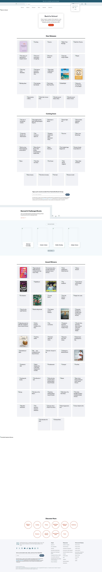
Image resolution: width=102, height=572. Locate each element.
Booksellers (65, 563)
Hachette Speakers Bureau (67, 552)
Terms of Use (77, 544)
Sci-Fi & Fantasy (46, 534)
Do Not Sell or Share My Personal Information (79, 552)
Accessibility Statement (55, 556)
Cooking (37, 524)
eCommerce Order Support (68, 550)
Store (39, 7)
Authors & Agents (66, 544)
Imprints (44, 7)
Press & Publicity (54, 561)
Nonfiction (74, 524)
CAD (75, 9)
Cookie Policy (77, 548)
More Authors (50, 250)
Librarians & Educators (67, 548)
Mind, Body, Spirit (55, 525)
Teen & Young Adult (55, 534)
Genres (22, 7)
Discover (33, 7)
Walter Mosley (59, 245)
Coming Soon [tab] (51, 114)
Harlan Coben (43, 245)
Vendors (64, 559)
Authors (27, 7)
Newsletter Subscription (55, 550)
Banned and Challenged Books (55, 552)
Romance (37, 534)
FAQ (63, 557)
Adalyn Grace (74, 245)
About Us (50, 7)
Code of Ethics (77, 550)
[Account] (82, 4)
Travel (64, 534)
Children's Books (28, 525)
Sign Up (67, 194)
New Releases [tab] (51, 36)
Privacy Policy (77, 546)
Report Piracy (77, 555)
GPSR (76, 560)
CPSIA (76, 558)
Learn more (23, 217)
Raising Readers (66, 561)
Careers (64, 553)
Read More (51, 25)
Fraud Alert (77, 556)
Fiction (46, 524)
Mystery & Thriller (65, 525)
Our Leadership (53, 546)
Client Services (65, 546)
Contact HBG (65, 555)
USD (75, 7)
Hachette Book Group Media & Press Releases (56, 559)
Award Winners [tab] (51, 262)
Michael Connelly (28, 245)
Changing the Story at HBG (56, 555)
